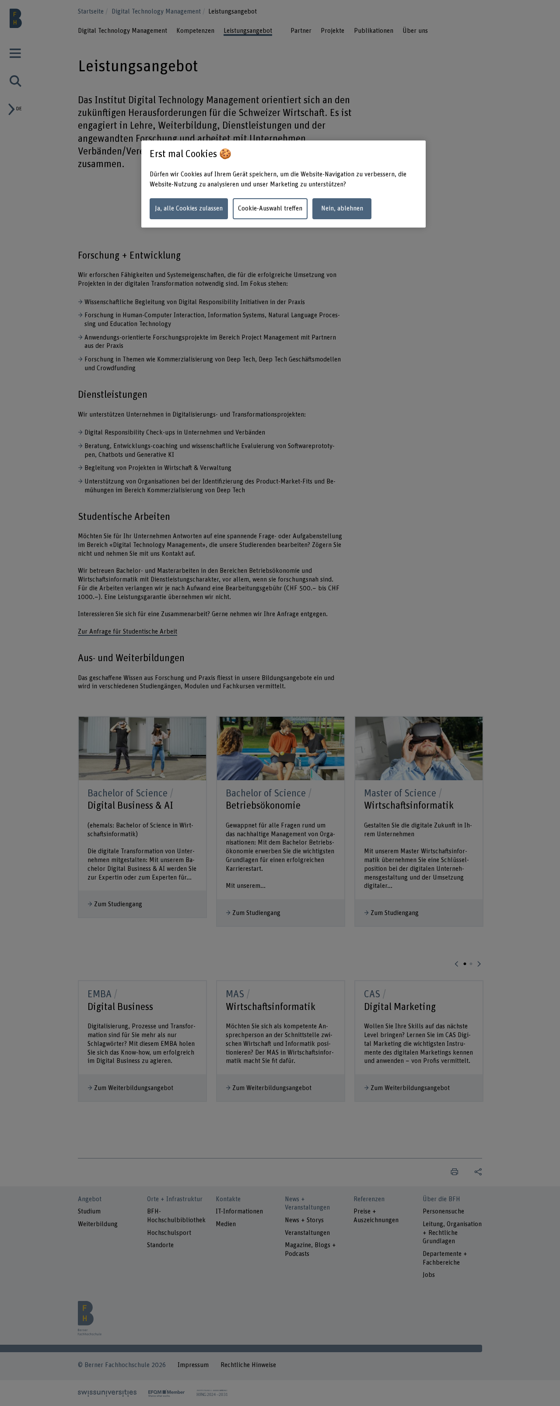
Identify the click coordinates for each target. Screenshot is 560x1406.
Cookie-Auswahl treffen (270, 208)
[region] (283, 184)
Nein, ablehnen (342, 208)
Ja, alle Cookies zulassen (189, 208)
